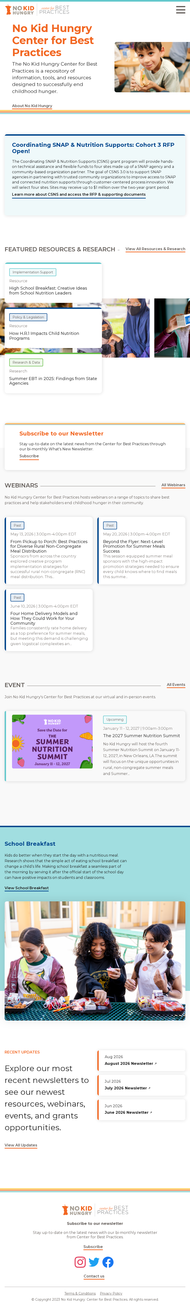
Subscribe (93, 1247)
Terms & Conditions (80, 1293)
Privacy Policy (111, 1293)
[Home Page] (37, 9)
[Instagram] (80, 1263)
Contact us (94, 1276)
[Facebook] (108, 1263)
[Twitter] (94, 1263)
